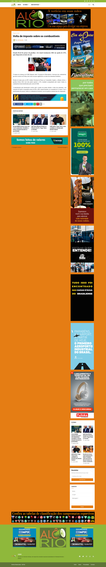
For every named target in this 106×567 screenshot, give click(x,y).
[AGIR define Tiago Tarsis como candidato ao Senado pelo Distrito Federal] (58, 119)
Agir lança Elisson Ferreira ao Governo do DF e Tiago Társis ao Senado (39, 128)
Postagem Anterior (16, 147)
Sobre (16, 1)
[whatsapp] (91, 1)
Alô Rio (23, 564)
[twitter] (87, 1)
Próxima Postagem (62, 147)
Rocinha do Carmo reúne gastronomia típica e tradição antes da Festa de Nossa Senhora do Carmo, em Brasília (87, 458)
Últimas (25, 4)
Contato (20, 1)
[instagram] (89, 1)
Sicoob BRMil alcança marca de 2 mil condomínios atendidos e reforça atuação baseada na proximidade (21, 129)
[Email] (40, 104)
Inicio (19, 4)
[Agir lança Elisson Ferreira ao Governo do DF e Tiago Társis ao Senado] (39, 119)
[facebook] (84, 1)
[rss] (94, 1)
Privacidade (86, 564)
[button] (89, 5)
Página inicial (16, 33)
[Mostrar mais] (43, 104)
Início (12, 1)
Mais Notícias (35, 4)
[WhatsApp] (34, 104)
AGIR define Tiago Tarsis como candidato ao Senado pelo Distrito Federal (58, 128)
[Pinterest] (37, 104)
